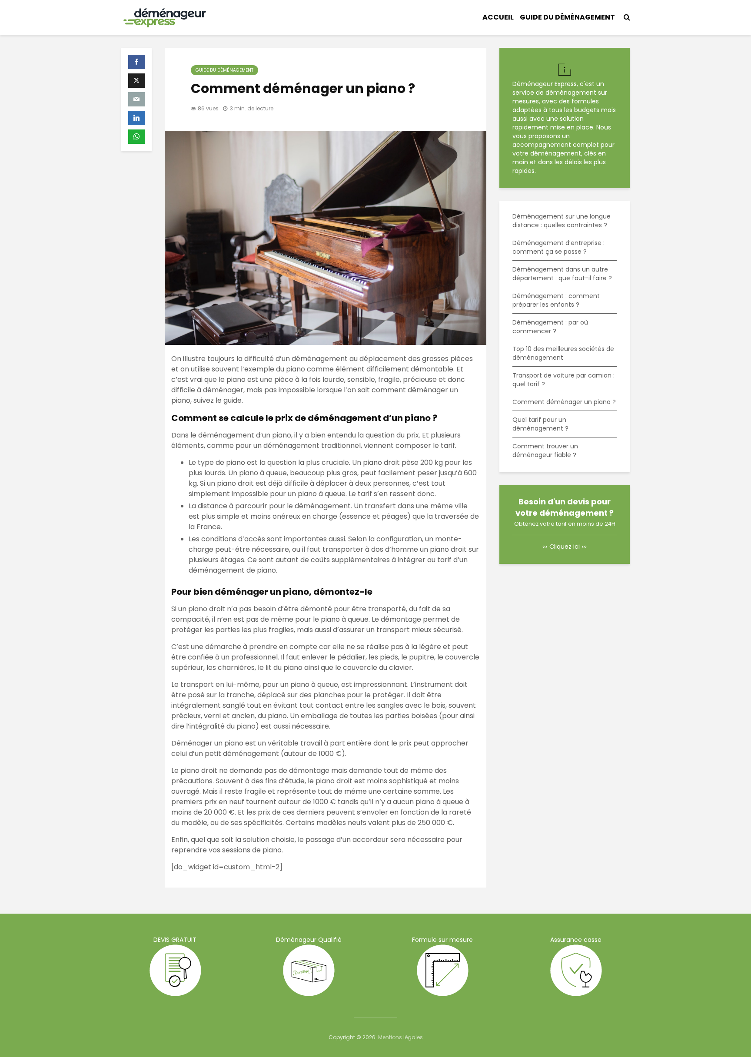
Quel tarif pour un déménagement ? (540, 424)
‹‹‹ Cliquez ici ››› (564, 546)
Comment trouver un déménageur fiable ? (545, 450)
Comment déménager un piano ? (564, 402)
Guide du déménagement (567, 17)
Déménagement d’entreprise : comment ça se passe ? (558, 247)
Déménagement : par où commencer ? (550, 326)
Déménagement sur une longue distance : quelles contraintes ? (561, 220)
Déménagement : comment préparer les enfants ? (556, 300)
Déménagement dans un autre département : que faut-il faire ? (562, 273)
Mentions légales (400, 1037)
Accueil (498, 17)
